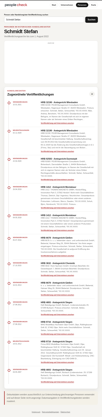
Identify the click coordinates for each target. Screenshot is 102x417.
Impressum (36, 412)
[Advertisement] (51, 63)
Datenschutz (65, 412)
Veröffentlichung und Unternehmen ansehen (57, 123)
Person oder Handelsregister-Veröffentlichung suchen (26, 15)
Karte (93, 5)
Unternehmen (67, 5)
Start (54, 5)
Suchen (91, 20)
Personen (82, 5)
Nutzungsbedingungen (50, 412)
